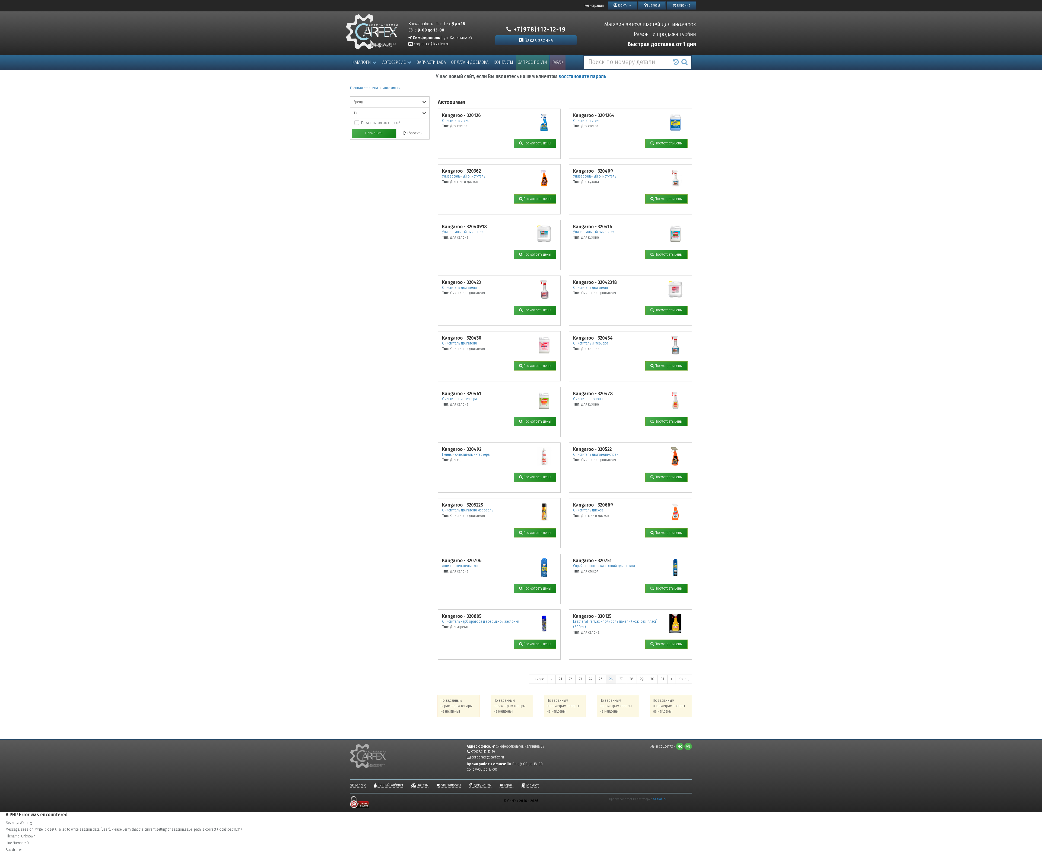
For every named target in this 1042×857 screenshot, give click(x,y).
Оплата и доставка (469, 62)
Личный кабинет (390, 785)
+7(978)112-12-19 (539, 29)
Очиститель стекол (456, 120)
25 (600, 679)
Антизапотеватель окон (460, 566)
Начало (538, 679)
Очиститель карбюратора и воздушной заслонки (480, 621)
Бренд (358, 102)
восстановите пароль (582, 76)
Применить (373, 133)
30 (652, 679)
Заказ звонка (538, 40)
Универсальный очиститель (463, 176)
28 (631, 679)
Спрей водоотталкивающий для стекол (604, 566)
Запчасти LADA (431, 62)
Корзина (683, 5)
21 (560, 679)
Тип (356, 113)
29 (642, 679)
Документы (482, 785)
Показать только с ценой (380, 123)
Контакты (503, 62)
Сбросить (413, 133)
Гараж (557, 62)
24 (590, 679)
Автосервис (394, 62)
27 (621, 679)
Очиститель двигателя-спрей (595, 454)
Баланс (360, 785)
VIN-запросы (450, 785)
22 (570, 679)
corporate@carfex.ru (431, 43)
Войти (622, 5)
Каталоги (361, 62)
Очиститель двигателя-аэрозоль (467, 510)
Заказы (654, 5)
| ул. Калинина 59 (442, 37)
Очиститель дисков (588, 510)
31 (662, 679)
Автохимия (391, 88)
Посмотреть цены (537, 143)
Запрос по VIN (532, 62)
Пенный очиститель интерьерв (466, 454)
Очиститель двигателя (459, 287)
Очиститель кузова (588, 399)
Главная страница (364, 88)
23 (580, 679)
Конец (683, 679)
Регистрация (594, 5)
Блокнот (532, 785)
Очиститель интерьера (590, 343)
